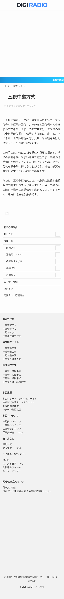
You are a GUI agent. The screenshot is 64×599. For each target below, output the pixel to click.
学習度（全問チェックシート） (19, 402)
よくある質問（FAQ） (14, 463)
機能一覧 (8, 241)
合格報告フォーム (12, 467)
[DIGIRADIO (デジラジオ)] (32, 5)
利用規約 (8, 577)
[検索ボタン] (59, 5)
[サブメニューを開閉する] (57, 234)
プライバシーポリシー (50, 577)
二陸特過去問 (9, 355)
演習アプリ (12, 247)
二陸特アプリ (9, 332)
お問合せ (10, 275)
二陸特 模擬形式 (12, 378)
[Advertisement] (32, 43)
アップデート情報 (12, 448)
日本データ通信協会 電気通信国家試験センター (27, 491)
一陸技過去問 (9, 348)
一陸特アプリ (9, 329)
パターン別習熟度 (12, 409)
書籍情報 (10, 268)
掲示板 (6, 460)
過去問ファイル (14, 254)
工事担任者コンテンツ (14, 432)
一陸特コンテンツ (12, 425)
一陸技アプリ (9, 325)
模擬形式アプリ (14, 261)
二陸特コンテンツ (12, 428)
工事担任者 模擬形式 (14, 382)
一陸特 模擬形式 (12, 374)
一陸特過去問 (9, 351)
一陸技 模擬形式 (12, 371)
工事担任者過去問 (12, 359)
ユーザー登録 (11, 281)
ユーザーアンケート (13, 471)
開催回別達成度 (11, 406)
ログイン (8, 288)
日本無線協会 (9, 487)
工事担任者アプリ (12, 336)
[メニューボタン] (5, 5)
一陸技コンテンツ (12, 421)
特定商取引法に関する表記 (26, 577)
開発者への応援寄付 (14, 295)
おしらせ (8, 234)
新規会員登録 (11, 227)
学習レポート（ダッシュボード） (20, 398)
